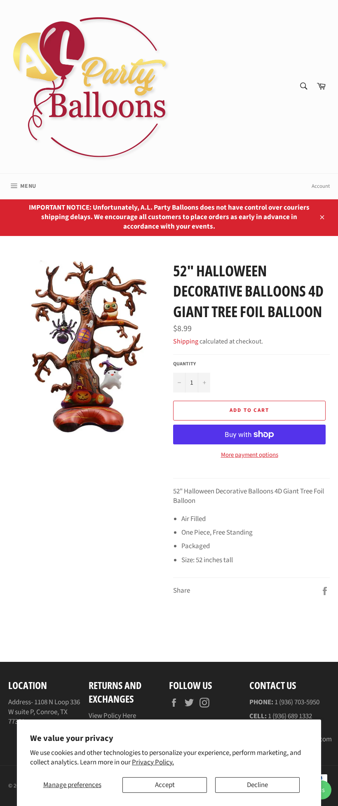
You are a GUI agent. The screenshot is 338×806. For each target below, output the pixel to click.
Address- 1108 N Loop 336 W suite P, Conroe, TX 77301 (44, 712)
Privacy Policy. (153, 762)
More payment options (249, 455)
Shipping (185, 341)
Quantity (184, 364)
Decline (257, 785)
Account (321, 186)
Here (129, 716)
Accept (165, 785)
